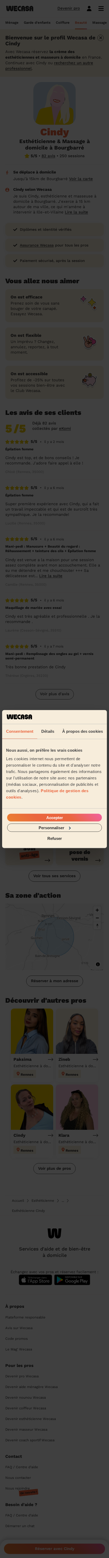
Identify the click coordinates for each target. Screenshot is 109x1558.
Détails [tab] (47, 731)
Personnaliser (51, 827)
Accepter (54, 817)
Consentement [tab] (19, 731)
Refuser (54, 838)
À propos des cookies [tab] (82, 731)
